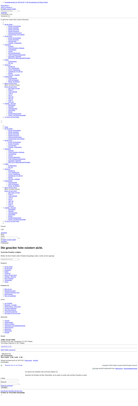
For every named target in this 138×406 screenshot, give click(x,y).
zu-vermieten (8, 303)
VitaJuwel (7, 273)
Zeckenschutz (12, 41)
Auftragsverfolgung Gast (12, 292)
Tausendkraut (12, 49)
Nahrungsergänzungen (15, 33)
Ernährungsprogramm (14, 113)
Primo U (10, 90)
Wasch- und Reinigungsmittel (17, 115)
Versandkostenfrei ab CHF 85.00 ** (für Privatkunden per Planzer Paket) (26, 2)
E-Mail (3, 378)
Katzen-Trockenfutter (14, 38)
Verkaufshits (8, 280)
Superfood (8, 270)
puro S (10, 95)
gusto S (10, 100)
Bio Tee (10, 63)
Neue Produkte (9, 278)
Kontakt (7, 332)
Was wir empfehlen (10, 296)
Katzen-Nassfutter (13, 39)
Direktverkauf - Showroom (13, 306)
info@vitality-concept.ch (8, 350)
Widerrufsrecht (9, 327)
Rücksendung (9, 294)
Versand (7, 320)
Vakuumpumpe (12, 108)
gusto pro (11, 102)
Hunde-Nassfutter (13, 28)
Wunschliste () (5, 5)
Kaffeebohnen (12, 61)
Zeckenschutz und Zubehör (16, 34)
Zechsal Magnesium (14, 53)
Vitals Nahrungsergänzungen (16, 55)
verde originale (12, 92)
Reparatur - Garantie (11, 305)
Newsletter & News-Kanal (12, 313)
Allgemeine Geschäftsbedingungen (15, 325)
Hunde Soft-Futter (13, 29)
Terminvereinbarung (11, 308)
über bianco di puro (14, 88)
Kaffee (7, 272)
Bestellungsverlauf (10, 291)
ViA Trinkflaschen (13, 68)
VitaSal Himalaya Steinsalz (16, 48)
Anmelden (4, 232)
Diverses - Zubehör (14, 75)
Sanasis (10, 51)
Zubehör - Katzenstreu (15, 43)
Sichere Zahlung (9, 324)
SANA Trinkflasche (14, 70)
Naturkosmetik (12, 78)
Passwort (3, 382)
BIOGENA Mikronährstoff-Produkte (19, 58)
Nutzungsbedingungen (130, 368)
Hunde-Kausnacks (13, 31)
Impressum (8, 329)
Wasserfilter (11, 110)
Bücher (10, 112)
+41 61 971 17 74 (6, 346)
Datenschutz (8, 331)
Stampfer (11, 107)
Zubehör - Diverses (10, 277)
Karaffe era (11, 66)
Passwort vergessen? (7, 385)
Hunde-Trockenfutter (14, 26)
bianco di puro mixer (11, 86)
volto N (10, 93)
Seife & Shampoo (13, 80)
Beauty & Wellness (14, 81)
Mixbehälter (11, 105)
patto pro (11, 97)
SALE (6, 282)
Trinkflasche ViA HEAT (15, 71)
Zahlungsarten (9, 322)
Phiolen (10, 73)
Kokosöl (10, 46)
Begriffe (35, 360)
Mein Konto (8, 289)
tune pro (10, 98)
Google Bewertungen (11, 311)
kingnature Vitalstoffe (14, 56)
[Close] (1, 122)
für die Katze (8, 268)
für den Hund (8, 266)
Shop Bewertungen (10, 310)
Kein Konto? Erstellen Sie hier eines (11, 391)
